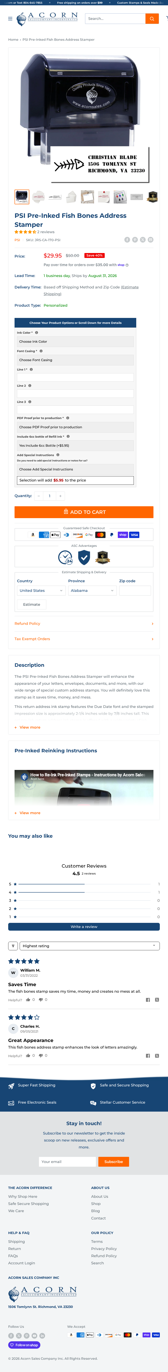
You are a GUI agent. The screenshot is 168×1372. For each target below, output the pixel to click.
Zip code (127, 581)
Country (24, 581)
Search (97, 1263)
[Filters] (13, 946)
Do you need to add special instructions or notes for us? (52, 460)
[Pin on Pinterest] (135, 239)
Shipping (16, 1241)
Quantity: (23, 496)
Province (76, 581)
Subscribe (113, 1162)
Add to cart (88, 512)
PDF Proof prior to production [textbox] (75, 417)
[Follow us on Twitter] (19, 1335)
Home (13, 40)
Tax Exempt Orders (32, 639)
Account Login (21, 1263)
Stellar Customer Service (122, 1102)
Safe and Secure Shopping (124, 1085)
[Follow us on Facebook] (11, 1335)
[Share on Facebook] (127, 239)
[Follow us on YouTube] (34, 1335)
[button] (26, 232)
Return (14, 1249)
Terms (97, 1241)
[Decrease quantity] (38, 496)
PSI (17, 240)
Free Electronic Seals (37, 1102)
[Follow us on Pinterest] (27, 1335)
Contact (98, 1218)
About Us (99, 1196)
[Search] (152, 19)
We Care (16, 1211)
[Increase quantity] (60, 496)
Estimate (31, 604)
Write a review (84, 926)
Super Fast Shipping (36, 1085)
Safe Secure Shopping (28, 1203)
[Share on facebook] (148, 1000)
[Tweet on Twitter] (143, 239)
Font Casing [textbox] (75, 350)
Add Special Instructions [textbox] (75, 457)
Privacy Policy (104, 1249)
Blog (95, 1211)
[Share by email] (150, 239)
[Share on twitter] (157, 1000)
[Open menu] (10, 18)
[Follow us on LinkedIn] (42, 1335)
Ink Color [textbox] (75, 332)
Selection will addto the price (52, 480)
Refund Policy (27, 623)
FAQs (13, 1256)
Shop (96, 1203)
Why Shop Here (22, 1196)
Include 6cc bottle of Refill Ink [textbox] (75, 436)
